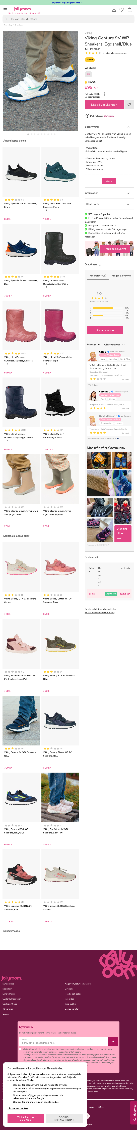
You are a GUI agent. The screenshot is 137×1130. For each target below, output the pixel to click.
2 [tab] (31, 134)
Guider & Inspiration (12, 999)
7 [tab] (48, 134)
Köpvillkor (7, 988)
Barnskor (8, 25)
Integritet (69, 999)
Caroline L (104, 391)
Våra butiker (70, 1004)
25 (88, 74)
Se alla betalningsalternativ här (101, 608)
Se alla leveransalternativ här (99, 612)
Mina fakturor (9, 994)
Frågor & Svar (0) (121, 275)
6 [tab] (44, 134)
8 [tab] (51, 134)
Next (75, 81)
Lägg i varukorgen (104, 105)
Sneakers (19, 25)
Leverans (69, 988)
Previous (6, 81)
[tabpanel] (40, 81)
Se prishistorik (92, 96)
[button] (5, 9)
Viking (88, 33)
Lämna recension (105, 330)
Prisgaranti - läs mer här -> (102, 225)
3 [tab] (34, 134)
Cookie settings (10, 1004)
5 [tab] (41, 134)
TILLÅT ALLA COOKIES (25, 1118)
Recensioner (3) (98, 275)
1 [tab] (28, 134)
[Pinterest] (87, 1116)
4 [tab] (38, 134)
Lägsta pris (111, 593)
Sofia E (102, 351)
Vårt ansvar (8, 1009)
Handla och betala (73, 994)
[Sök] (6, 19)
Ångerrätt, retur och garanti (78, 983)
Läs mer (109, 181)
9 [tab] (54, 134)
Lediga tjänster (72, 1009)
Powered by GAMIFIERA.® (98, 545)
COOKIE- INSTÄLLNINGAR (64, 1118)
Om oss (6, 1014)
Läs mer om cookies (18, 1108)
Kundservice (8, 983)
